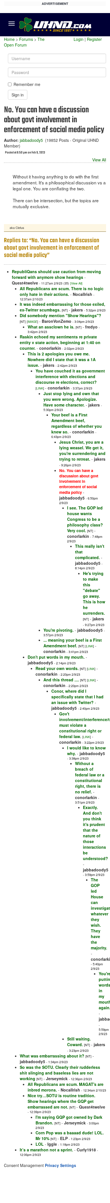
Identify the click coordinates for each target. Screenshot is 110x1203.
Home (9, 39)
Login (78, 39)
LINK (39, 388)
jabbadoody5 (31, 140)
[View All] (76, 283)
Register (94, 39)
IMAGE (32, 321)
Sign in (18, 95)
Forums (26, 39)
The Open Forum (24, 42)
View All (99, 160)
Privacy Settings (60, 1165)
